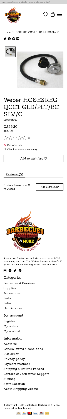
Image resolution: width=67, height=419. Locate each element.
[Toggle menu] (59, 14)
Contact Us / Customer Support (26, 374)
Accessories (12, 293)
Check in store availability (22, 149)
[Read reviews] (15, 138)
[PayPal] (47, 413)
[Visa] (35, 413)
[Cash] (18, 413)
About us (10, 344)
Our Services (13, 308)
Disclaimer (11, 354)
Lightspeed (24, 408)
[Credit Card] (24, 413)
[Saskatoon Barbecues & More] (13, 14)
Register (9, 321)
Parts (7, 298)
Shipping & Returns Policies (24, 369)
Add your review (50, 186)
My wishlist (12, 331)
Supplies (10, 288)
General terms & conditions (23, 349)
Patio (7, 303)
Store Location (14, 383)
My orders (11, 326)
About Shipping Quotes (21, 388)
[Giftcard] (41, 413)
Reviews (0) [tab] (14, 174)
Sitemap (10, 379)
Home (7, 32)
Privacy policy (14, 359)
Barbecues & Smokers (19, 283)
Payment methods (17, 364)
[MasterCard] (30, 413)
